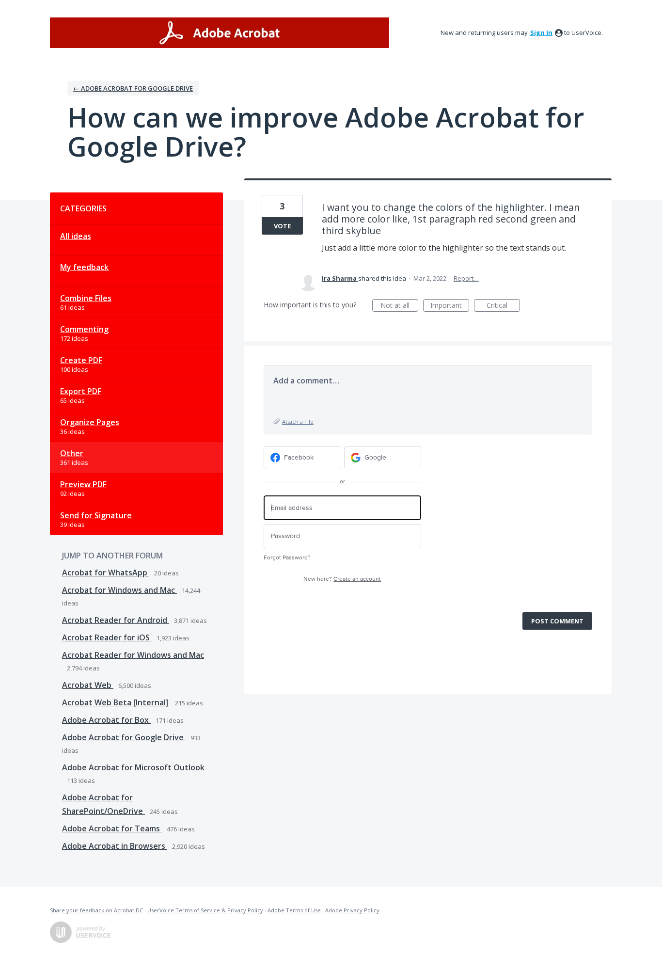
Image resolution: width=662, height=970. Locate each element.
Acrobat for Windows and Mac (119, 590)
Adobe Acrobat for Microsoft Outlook (133, 767)
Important (449, 306)
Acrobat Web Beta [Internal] (116, 702)
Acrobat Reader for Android (115, 620)
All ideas (75, 236)
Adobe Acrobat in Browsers (114, 846)
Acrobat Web (87, 685)
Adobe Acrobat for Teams (112, 828)
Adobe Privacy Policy (352, 910)
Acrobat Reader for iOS (107, 637)
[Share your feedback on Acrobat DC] (219, 32)
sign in (541, 32)
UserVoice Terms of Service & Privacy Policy (205, 910)
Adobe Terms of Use (294, 910)
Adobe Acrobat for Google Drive (124, 737)
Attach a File (298, 421)
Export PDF (80, 391)
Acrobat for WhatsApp (105, 572)
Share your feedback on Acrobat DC (96, 910)
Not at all (399, 306)
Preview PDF (83, 484)
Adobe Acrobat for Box (106, 720)
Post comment (557, 621)
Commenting (84, 329)
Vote (282, 226)
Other (71, 453)
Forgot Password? (287, 557)
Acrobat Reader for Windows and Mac (133, 655)
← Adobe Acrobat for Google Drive (133, 88)
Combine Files (85, 298)
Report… (466, 278)
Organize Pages (89, 422)
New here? (342, 579)
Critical (503, 306)
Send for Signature (96, 515)
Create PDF (81, 360)
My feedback (84, 267)
